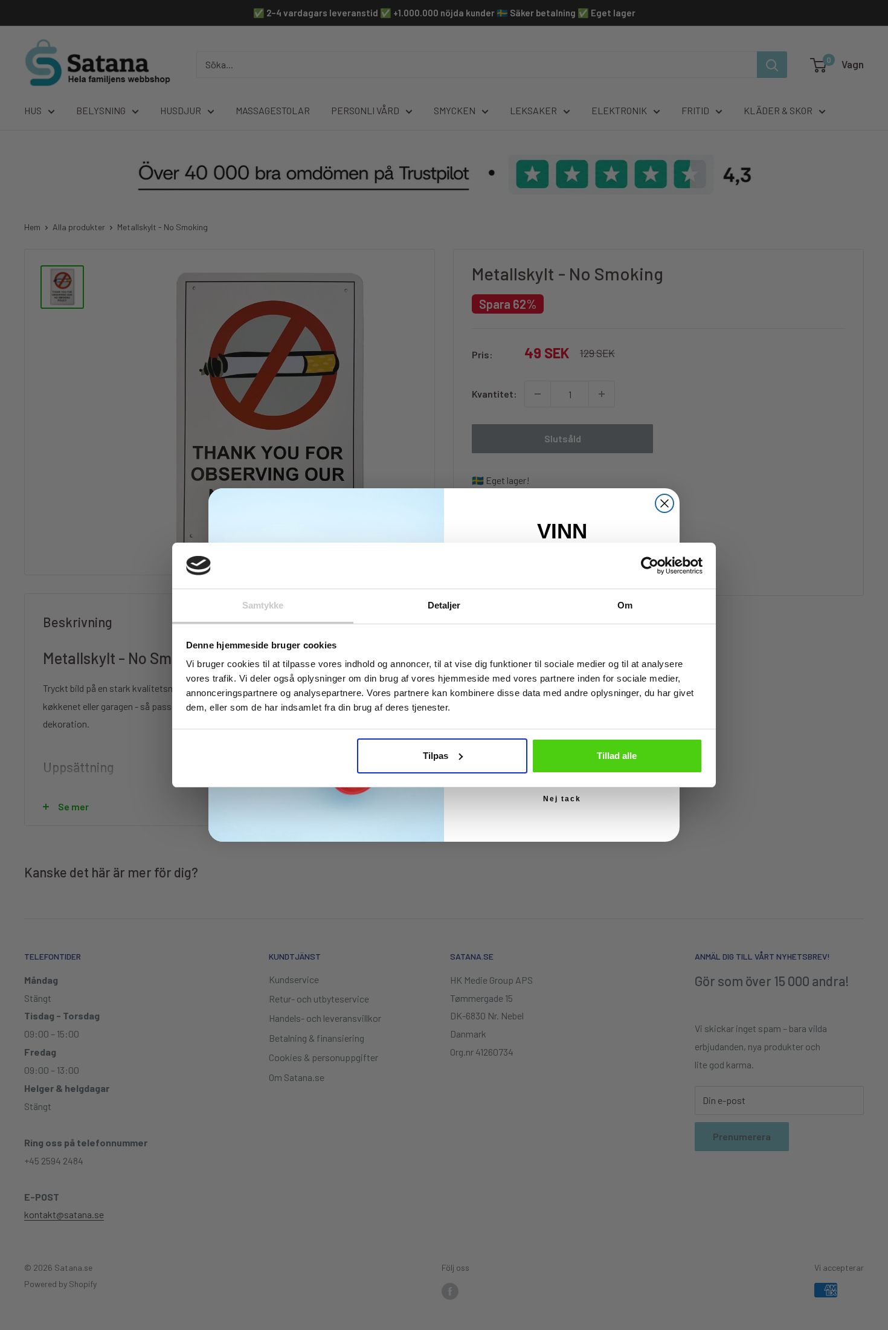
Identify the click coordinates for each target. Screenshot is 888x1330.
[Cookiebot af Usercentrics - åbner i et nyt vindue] (650, 566)
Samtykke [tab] (263, 605)
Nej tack (562, 799)
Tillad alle (617, 756)
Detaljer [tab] (444, 605)
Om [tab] (624, 605)
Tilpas (435, 756)
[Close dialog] (664, 503)
